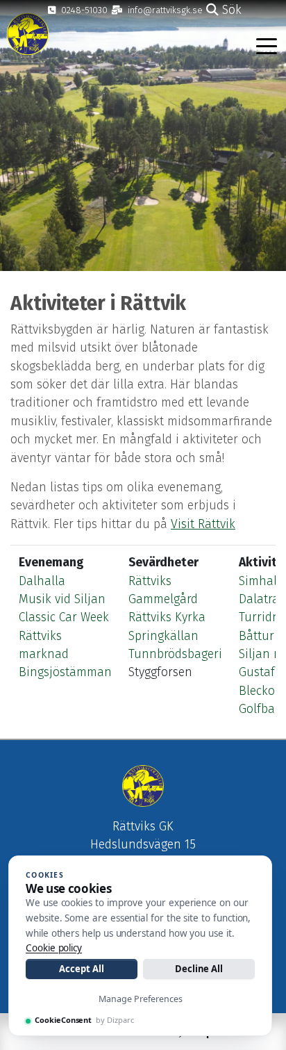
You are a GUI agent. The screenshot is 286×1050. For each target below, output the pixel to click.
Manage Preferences (141, 999)
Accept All (81, 968)
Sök (230, 10)
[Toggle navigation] (266, 45)
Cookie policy (54, 948)
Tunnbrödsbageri (175, 654)
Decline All (199, 968)
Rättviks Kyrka (166, 617)
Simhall (259, 581)
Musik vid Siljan (62, 599)
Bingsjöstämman (65, 672)
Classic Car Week (64, 617)
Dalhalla (42, 581)
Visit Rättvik (203, 524)
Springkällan (163, 636)
